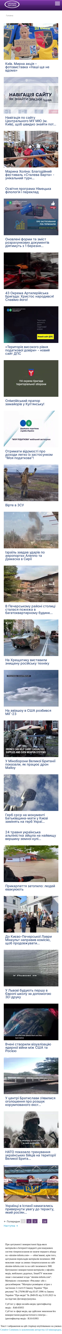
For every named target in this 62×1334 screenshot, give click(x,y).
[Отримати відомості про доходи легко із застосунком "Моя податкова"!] (31, 429)
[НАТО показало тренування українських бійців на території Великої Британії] (31, 1129)
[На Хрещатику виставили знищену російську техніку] (31, 637)
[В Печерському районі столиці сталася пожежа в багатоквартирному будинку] (31, 584)
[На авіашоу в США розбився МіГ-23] (31, 688)
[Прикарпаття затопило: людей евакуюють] (31, 863)
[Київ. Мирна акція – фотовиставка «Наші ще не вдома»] (31, 41)
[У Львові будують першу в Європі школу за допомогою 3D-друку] (31, 968)
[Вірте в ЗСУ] (31, 483)
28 (44, 1221)
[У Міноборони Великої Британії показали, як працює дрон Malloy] (31, 738)
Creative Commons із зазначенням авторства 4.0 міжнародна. (31, 1329)
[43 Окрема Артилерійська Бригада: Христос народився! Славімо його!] (31, 270)
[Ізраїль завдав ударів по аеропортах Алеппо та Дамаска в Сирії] (31, 530)
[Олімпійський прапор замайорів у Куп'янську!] (31, 378)
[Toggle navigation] (57, 4)
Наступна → (11, 1225)
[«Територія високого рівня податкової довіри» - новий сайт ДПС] (31, 324)
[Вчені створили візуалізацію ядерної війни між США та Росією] (31, 1022)
